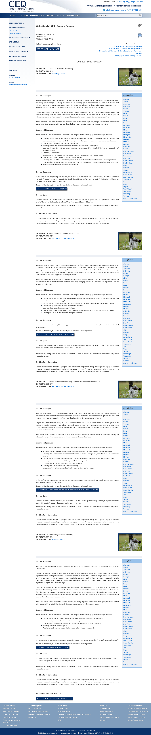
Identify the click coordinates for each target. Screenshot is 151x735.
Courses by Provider (17, 61)
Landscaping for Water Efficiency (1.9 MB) (53, 647)
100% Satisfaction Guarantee (68, 717)
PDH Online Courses (9, 709)
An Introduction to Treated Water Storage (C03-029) (125, 48)
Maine (125, 130)
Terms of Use (72, 730)
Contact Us (13, 70)
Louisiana (126, 127)
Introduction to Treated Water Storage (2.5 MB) (55, 334)
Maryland (126, 132)
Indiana (125, 118)
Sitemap (82, 730)
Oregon (125, 170)
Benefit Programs (37, 15)
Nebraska (126, 146)
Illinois (125, 116)
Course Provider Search (136, 720)
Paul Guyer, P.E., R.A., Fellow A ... (63, 238)
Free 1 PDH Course (34, 709)
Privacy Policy (60, 730)
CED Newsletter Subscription (38, 711)
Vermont (126, 196)
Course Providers (73, 15)
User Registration (64, 711)
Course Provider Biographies (109, 717)
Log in (133, 2)
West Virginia (127, 189)
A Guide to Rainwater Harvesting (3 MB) (52, 189)
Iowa (125, 120)
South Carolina (128, 175)
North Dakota (127, 163)
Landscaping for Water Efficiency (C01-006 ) (128, 56)
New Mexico (127, 156)
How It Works (63, 709)
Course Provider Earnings (136, 717)
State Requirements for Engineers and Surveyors (74, 714)
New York (126, 158)
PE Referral (32, 717)
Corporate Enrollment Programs (39, 714)
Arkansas (126, 104)
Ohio (125, 165)
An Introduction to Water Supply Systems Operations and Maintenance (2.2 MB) (67, 490)
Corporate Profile (105, 709)
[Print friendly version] (140, 35)
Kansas (125, 123)
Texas (125, 182)
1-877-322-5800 (136, 10)
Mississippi (127, 139)
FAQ (59, 720)
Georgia (126, 111)
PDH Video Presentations (11, 720)
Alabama (126, 99)
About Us (60, 15)
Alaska (125, 101)
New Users (50, 15)
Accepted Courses (106, 714)
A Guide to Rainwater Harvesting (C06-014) (128, 46)
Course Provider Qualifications (138, 711)
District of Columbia (130, 198)
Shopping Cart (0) (124, 2)
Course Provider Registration (137, 709)
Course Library (22, 15)
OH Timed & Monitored (17, 56)
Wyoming (126, 194)
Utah (125, 184)
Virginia (125, 186)
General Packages (15, 33)
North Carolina (128, 161)
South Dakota (128, 177)
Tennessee (127, 179)
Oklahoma (126, 168)
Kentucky (126, 125)
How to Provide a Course (136, 714)
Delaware (126, 106)
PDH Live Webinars (9, 717)
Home (12, 15)
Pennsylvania (127, 172)
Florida (125, 109)
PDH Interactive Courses (11, 723)
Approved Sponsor (106, 711)
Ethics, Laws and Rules (10, 714)
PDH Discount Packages (11, 711)
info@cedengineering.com (116, 10)
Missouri (126, 142)
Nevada (126, 149)
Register (140, 2)
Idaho (125, 113)
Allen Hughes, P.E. (58, 74)
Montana (126, 144)
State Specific (14, 31)
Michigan (126, 135)
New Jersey (127, 153)
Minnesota (127, 137)
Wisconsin (127, 191)
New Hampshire (128, 151)
